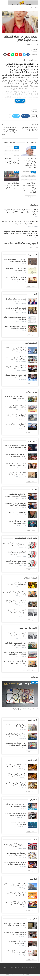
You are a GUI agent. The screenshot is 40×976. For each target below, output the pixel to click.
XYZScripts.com (30, 975)
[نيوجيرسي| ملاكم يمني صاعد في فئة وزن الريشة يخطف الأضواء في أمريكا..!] (32, 864)
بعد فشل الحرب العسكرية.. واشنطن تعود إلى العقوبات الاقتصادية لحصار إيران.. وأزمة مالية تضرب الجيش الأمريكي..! (21, 212)
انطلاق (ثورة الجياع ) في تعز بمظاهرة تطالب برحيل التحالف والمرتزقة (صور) (10, 131)
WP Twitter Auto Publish (12, 975)
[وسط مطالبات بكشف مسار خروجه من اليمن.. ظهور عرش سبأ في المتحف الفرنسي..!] (32, 925)
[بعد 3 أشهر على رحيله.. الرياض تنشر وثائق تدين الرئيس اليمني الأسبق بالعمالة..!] (32, 594)
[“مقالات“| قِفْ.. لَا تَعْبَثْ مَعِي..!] (32, 514)
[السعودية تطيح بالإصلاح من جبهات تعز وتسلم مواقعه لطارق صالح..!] (32, 328)
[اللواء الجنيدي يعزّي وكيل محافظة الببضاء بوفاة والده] (32, 377)
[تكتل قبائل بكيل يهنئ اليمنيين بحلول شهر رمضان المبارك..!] (11, 151)
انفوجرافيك (35, 682)
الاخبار (33, 147)
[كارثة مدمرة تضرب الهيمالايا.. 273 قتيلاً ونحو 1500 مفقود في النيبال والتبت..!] (32, 456)
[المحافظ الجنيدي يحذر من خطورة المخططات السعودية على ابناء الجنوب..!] (32, 368)
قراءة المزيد (20, 100)
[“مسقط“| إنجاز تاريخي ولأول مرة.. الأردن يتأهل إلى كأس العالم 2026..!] (32, 855)
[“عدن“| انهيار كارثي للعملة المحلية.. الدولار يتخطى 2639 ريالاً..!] (32, 727)
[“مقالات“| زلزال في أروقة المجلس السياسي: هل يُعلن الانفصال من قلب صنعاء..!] (32, 505)
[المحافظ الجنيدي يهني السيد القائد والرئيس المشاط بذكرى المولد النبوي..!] (32, 350)
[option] (20, 696)
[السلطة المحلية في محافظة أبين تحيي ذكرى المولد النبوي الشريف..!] (32, 359)
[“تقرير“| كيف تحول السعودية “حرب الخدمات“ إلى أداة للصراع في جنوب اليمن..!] (32, 408)
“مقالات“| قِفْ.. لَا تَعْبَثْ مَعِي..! (16, 512)
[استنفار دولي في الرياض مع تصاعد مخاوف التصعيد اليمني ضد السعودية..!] (32, 466)
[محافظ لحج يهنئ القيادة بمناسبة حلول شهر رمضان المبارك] (11, 176)
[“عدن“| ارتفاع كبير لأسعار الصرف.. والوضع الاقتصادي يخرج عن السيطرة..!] (32, 736)
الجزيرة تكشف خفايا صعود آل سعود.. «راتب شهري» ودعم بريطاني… (17, 611)
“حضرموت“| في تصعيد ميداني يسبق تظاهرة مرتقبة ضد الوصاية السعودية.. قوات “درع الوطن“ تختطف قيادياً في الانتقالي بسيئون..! (21, 233)
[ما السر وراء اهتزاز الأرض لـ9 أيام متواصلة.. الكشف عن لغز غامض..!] (32, 806)
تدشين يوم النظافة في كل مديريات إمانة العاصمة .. (30, 129)
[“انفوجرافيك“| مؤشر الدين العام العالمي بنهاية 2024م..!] (20, 694)
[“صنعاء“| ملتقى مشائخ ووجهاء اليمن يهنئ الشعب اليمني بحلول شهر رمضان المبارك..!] (28, 176)
